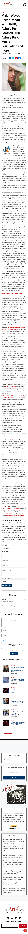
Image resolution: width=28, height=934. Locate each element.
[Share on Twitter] (13, 58)
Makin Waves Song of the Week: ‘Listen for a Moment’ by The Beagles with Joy (14, 841)
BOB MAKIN (9, 53)
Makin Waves (8, 734)
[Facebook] (8, 918)
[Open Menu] (24, 4)
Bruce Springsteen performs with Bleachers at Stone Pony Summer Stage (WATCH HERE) (17, 680)
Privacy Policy (3, 932)
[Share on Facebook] (10, 58)
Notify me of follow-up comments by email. (13, 645)
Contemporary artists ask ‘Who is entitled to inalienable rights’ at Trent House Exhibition (14, 890)
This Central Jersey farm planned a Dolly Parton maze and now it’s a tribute (13, 848)
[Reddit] (20, 918)
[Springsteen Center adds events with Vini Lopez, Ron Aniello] (6, 690)
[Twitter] (16, 918)
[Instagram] (12, 918)
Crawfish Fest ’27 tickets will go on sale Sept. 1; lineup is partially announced (18, 713)
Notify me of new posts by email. (13, 650)
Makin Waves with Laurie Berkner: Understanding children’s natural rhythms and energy (14, 871)
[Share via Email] (19, 58)
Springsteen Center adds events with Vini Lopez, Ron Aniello (17, 691)
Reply (25, 599)
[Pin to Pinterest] (16, 58)
